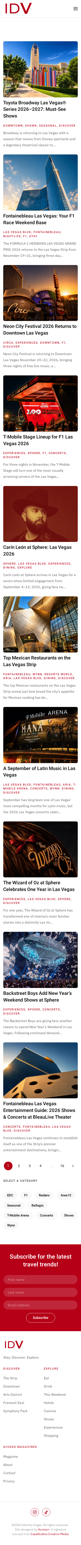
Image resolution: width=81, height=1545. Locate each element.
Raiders (44, 1195)
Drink (48, 1386)
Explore (24, 567)
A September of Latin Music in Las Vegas (39, 772)
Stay (33, 236)
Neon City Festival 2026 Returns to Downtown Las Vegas (39, 330)
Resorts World (58, 674)
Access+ (43, 1529)
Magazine (10, 1456)
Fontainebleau (47, 232)
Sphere (34, 453)
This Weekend (55, 1394)
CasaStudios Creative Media (49, 1534)
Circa (8, 343)
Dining (9, 567)
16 (62, 1166)
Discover (67, 126)
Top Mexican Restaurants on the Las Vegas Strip (37, 661)
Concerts (57, 453)
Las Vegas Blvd (17, 232)
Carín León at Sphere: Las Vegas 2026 (37, 550)
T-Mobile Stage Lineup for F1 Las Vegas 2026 (38, 440)
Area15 (66, 1195)
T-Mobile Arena (18, 1215)
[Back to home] (19, 8)
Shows (31, 126)
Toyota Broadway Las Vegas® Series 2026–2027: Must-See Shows (34, 109)
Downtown (13, 126)
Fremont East (13, 1403)
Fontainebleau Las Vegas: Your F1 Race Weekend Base (39, 219)
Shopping (51, 1435)
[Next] (73, 1166)
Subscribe (40, 1317)
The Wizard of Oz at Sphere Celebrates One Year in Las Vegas (39, 886)
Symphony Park (15, 1411)
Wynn (37, 674)
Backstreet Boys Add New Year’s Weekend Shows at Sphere (37, 997)
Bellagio (38, 1205)
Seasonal (48, 126)
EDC (10, 1195)
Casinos (50, 1411)
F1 (25, 236)
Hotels (49, 1403)
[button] (75, 8)
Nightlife (12, 236)
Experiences (27, 343)
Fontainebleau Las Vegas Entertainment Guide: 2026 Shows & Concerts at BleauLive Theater (39, 1110)
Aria (7, 678)
